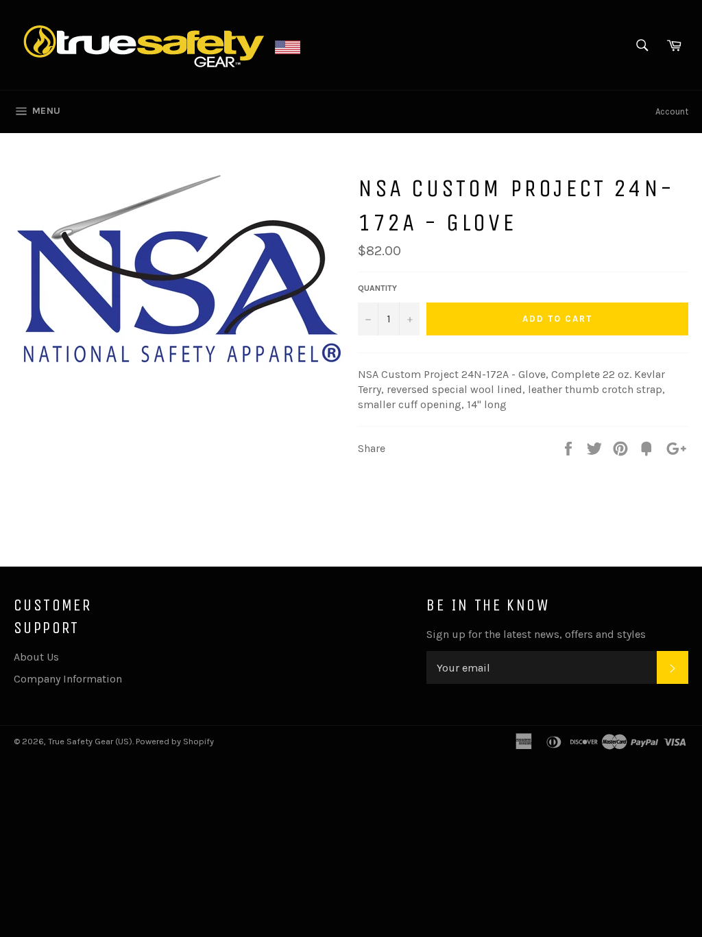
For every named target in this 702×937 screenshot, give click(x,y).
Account (671, 111)
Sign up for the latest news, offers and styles (536, 634)
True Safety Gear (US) (90, 741)
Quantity (377, 288)
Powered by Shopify (175, 741)
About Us (36, 656)
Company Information (68, 678)
